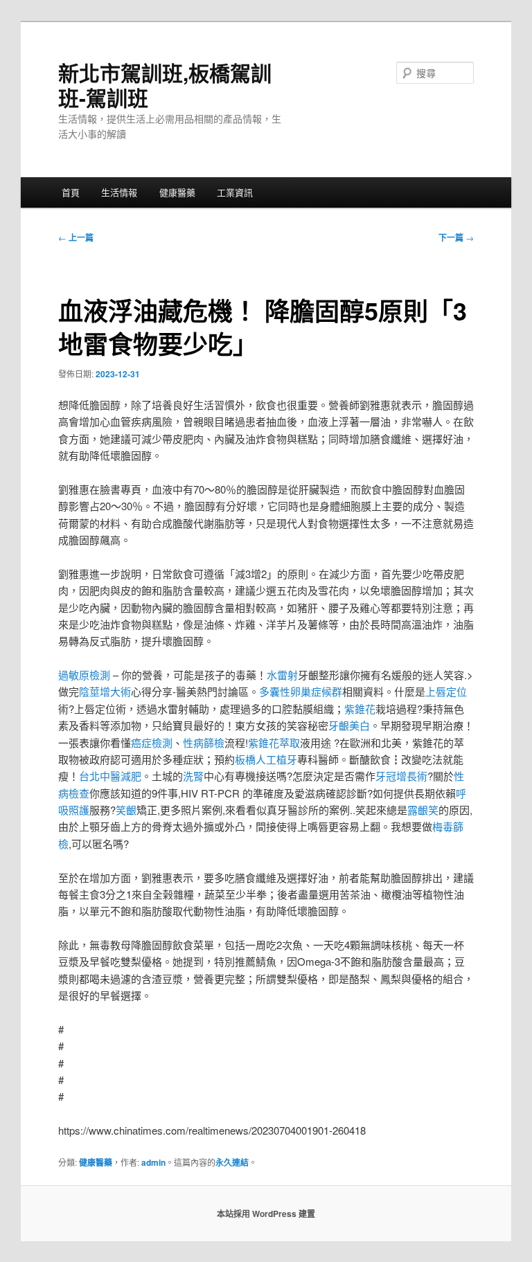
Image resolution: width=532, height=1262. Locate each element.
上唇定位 (446, 691)
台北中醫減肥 (110, 775)
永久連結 (232, 1162)
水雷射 (282, 674)
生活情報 (119, 192)
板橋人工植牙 (266, 759)
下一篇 (456, 237)
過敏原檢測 (84, 674)
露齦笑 (422, 809)
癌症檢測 (151, 742)
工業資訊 (235, 192)
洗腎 (193, 775)
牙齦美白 (349, 725)
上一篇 (76, 237)
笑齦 (126, 809)
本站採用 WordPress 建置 (266, 1213)
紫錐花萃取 (274, 742)
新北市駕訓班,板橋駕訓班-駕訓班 (165, 84)
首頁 (71, 192)
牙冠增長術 (401, 775)
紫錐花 (359, 708)
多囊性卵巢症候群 (300, 691)
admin (153, 1162)
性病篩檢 (203, 742)
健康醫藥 (177, 192)
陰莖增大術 (105, 691)
